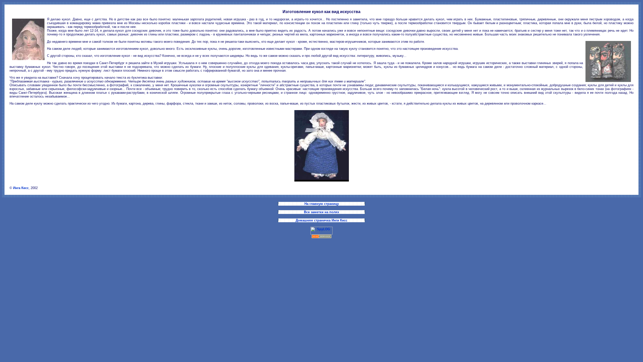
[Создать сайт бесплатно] (321, 237)
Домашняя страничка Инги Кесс (321, 220)
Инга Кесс (21, 188)
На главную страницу (321, 204)
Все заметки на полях (321, 212)
